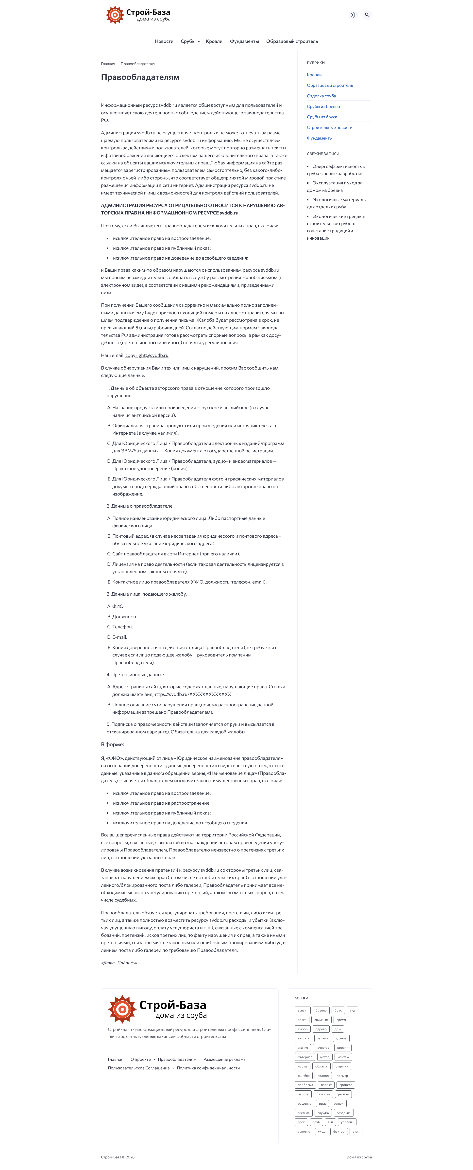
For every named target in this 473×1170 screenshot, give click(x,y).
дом (338, 1029)
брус (338, 1010)
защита (322, 1038)
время (341, 1020)
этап (356, 1131)
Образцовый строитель (330, 85)
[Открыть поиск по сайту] (367, 15)
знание (303, 1047)
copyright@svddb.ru (147, 355)
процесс (345, 1085)
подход (323, 1076)
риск (322, 1103)
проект (326, 1085)
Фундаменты (320, 138)
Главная (115, 1059)
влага (302, 1020)
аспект (303, 1010)
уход (321, 1131)
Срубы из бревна (323, 106)
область (321, 1066)
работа (303, 1094)
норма (302, 1066)
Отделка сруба (321, 95)
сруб (316, 1122)
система (304, 1113)
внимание (321, 1020)
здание (341, 1038)
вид (352, 1010)
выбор (303, 1029)
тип (330, 1122)
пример (342, 1076)
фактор (339, 1131)
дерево (321, 1029)
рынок (338, 1103)
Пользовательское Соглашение (139, 1067)
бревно (321, 1010)
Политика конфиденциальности (208, 1067)
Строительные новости (330, 127)
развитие (323, 1094)
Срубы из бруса (322, 116)
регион (343, 1094)
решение (304, 1103)
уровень (347, 1122)
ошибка (304, 1076)
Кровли (314, 74)
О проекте (141, 1059)
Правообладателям (177, 1059)
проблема (305, 1085)
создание (344, 1113)
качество (322, 1047)
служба (323, 1113)
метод (325, 1057)
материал (305, 1057)
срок (301, 1122)
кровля (342, 1047)
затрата (303, 1038)
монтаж (343, 1057)
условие (304, 1131)
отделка (342, 1066)
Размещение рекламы (224, 1059)
